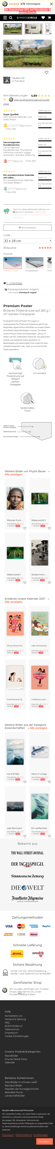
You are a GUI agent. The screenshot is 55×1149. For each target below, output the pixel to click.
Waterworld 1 (14, 574)
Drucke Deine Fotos (16, 1059)
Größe (6, 235)
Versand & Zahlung (15, 1019)
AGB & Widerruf (13, 1026)
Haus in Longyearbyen (39, 773)
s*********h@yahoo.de (17, 189)
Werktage (14, 283)
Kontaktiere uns (14, 1016)
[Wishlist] (43, 17)
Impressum (11, 1032)
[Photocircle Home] (27, 17)
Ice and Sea (13, 773)
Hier (19, 991)
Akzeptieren (44, 1141)
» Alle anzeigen (37, 728)
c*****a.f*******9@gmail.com (20, 125)
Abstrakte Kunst (14, 1092)
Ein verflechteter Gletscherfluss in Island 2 (39, 828)
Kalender (10, 1062)
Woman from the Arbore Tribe (15, 520)
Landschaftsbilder (15, 1095)
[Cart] (49, 17)
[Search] (10, 17)
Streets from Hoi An (39, 574)
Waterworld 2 (38, 520)
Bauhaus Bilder (13, 1085)
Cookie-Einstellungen (17, 1036)
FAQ (7, 1022)
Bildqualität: (10, 248)
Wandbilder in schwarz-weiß (21, 1082)
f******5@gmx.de (15, 161)
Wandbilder (11, 1055)
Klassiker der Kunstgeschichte (22, 1089)
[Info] (6, 259)
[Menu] (5, 17)
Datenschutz (12, 1029)
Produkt (7, 254)
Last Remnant (14, 828)
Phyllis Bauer (20, 81)
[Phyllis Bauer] (6, 80)
